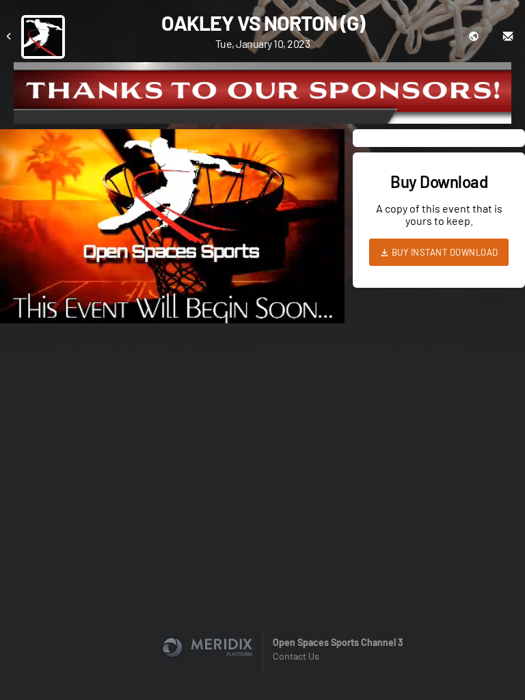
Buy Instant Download (443, 252)
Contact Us (296, 656)
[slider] (172, 274)
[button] (176, 230)
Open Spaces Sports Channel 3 (338, 642)
